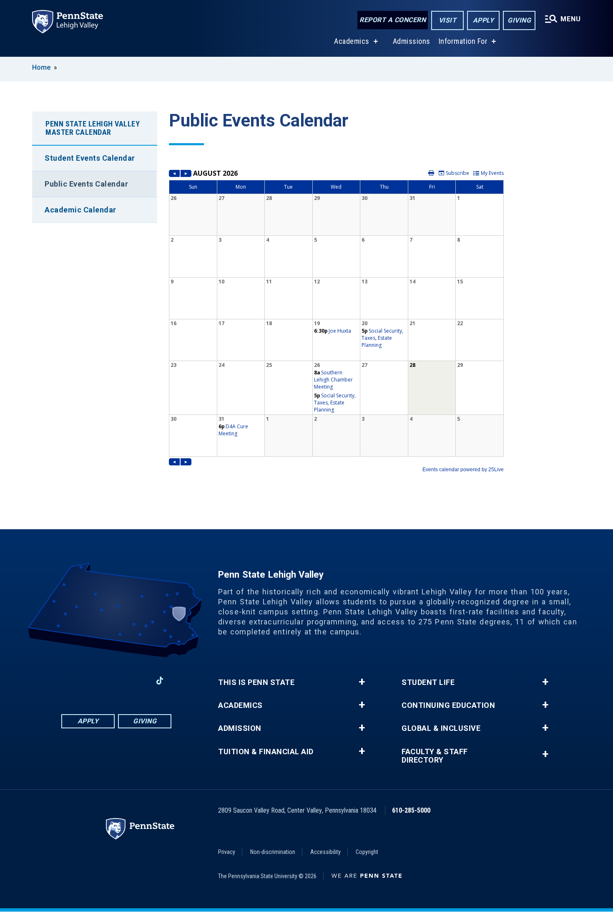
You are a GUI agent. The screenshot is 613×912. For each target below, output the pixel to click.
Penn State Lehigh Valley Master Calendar (92, 127)
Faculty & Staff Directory (435, 756)
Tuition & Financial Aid (266, 752)
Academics (351, 41)
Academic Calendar (80, 209)
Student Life (428, 682)
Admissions (411, 41)
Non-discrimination (272, 852)
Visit (448, 20)
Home (41, 67)
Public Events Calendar (86, 183)
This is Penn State (256, 682)
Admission (239, 728)
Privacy (226, 852)
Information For (463, 41)
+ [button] (362, 682)
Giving (519, 20)
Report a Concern (392, 20)
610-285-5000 (411, 810)
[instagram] (94, 680)
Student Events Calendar (90, 158)
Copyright (367, 852)
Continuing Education (448, 705)
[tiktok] (160, 680)
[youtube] (138, 680)
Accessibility (325, 852)
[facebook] (73, 680)
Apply (483, 20)
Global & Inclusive (441, 728)
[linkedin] (116, 680)
